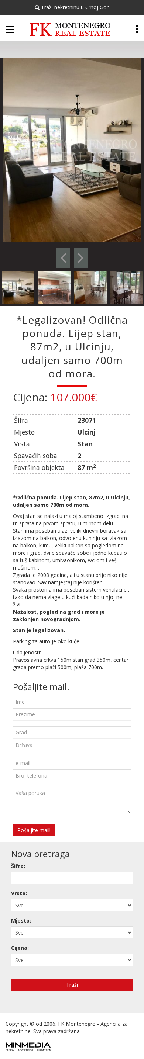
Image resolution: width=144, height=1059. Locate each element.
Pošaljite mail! (34, 830)
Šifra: (18, 865)
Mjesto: (21, 920)
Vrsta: (19, 893)
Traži (72, 984)
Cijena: (20, 947)
